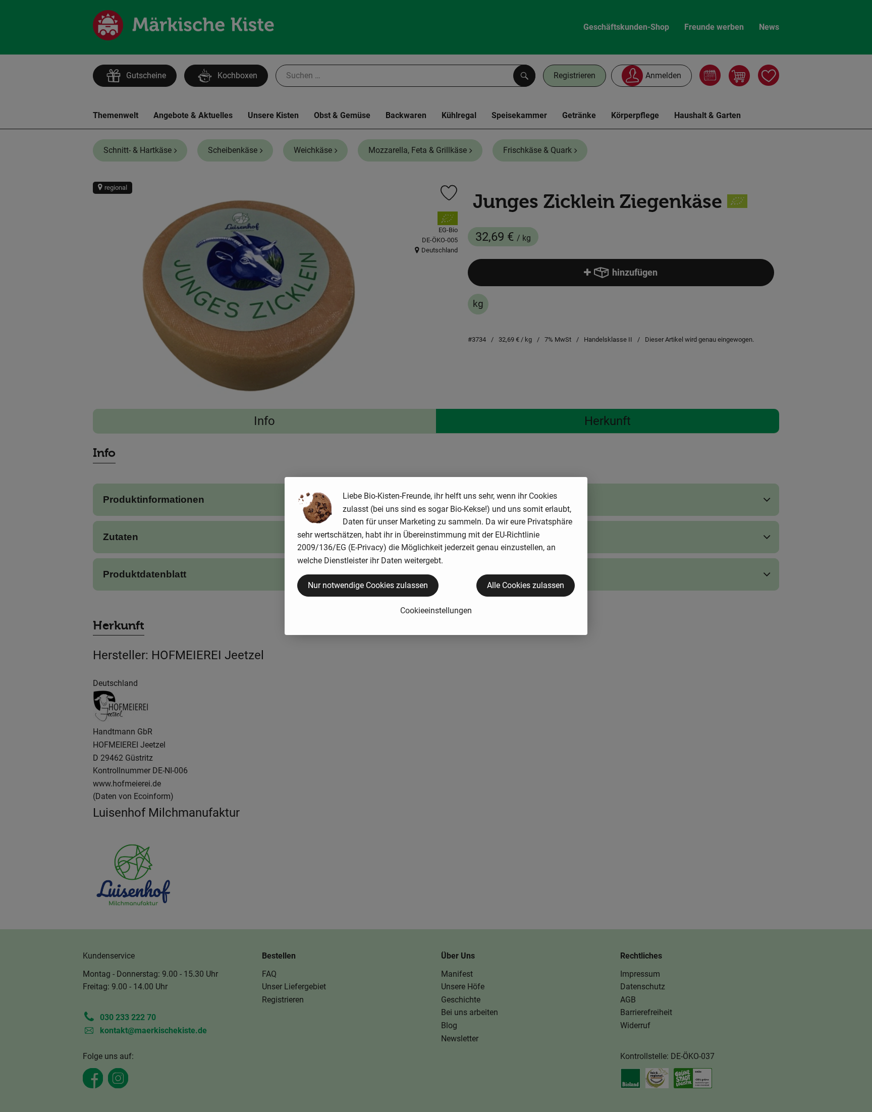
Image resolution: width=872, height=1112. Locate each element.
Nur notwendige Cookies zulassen (368, 585)
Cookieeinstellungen (436, 610)
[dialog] (436, 556)
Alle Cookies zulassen (525, 585)
